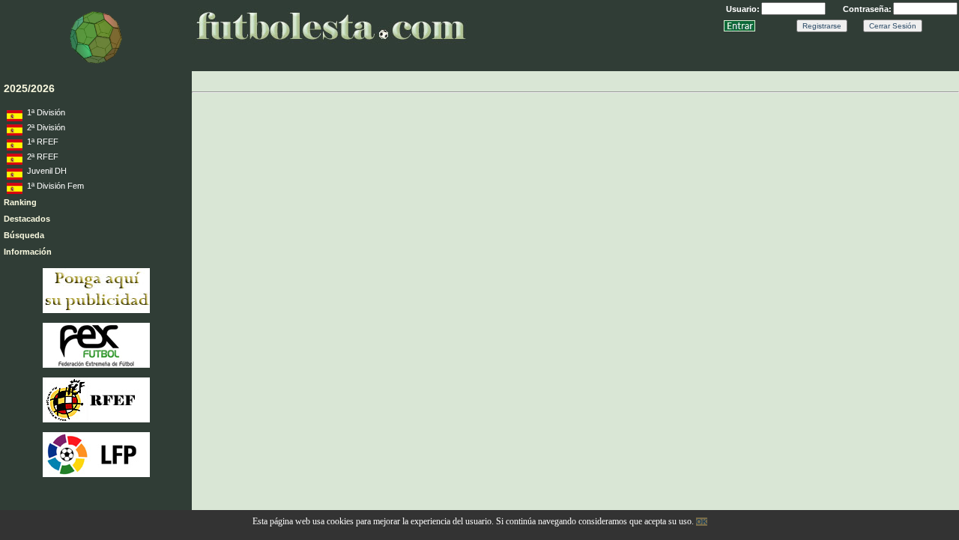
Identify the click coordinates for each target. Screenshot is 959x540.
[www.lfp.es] (96, 474)
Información (28, 251)
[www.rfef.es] (96, 420)
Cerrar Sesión (892, 26)
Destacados (27, 218)
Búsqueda (24, 235)
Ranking (20, 202)
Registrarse (821, 26)
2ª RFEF (40, 156)
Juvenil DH (44, 170)
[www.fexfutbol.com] (96, 365)
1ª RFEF (40, 141)
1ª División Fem (53, 185)
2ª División (43, 127)
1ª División (43, 112)
